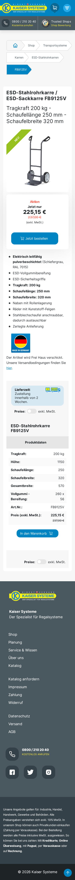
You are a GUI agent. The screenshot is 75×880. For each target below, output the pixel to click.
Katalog (14, 665)
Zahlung (15, 695)
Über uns (16, 658)
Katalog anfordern (23, 679)
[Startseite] (13, 45)
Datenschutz (19, 716)
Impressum (17, 687)
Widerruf (15, 702)
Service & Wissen (22, 650)
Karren (19, 57)
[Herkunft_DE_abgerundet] (20, 343)
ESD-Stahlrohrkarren (45, 57)
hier (9, 368)
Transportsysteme (55, 45)
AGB (12, 732)
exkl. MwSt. (47, 411)
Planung (15, 642)
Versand (15, 724)
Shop (31, 45)
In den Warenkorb (33, 533)
